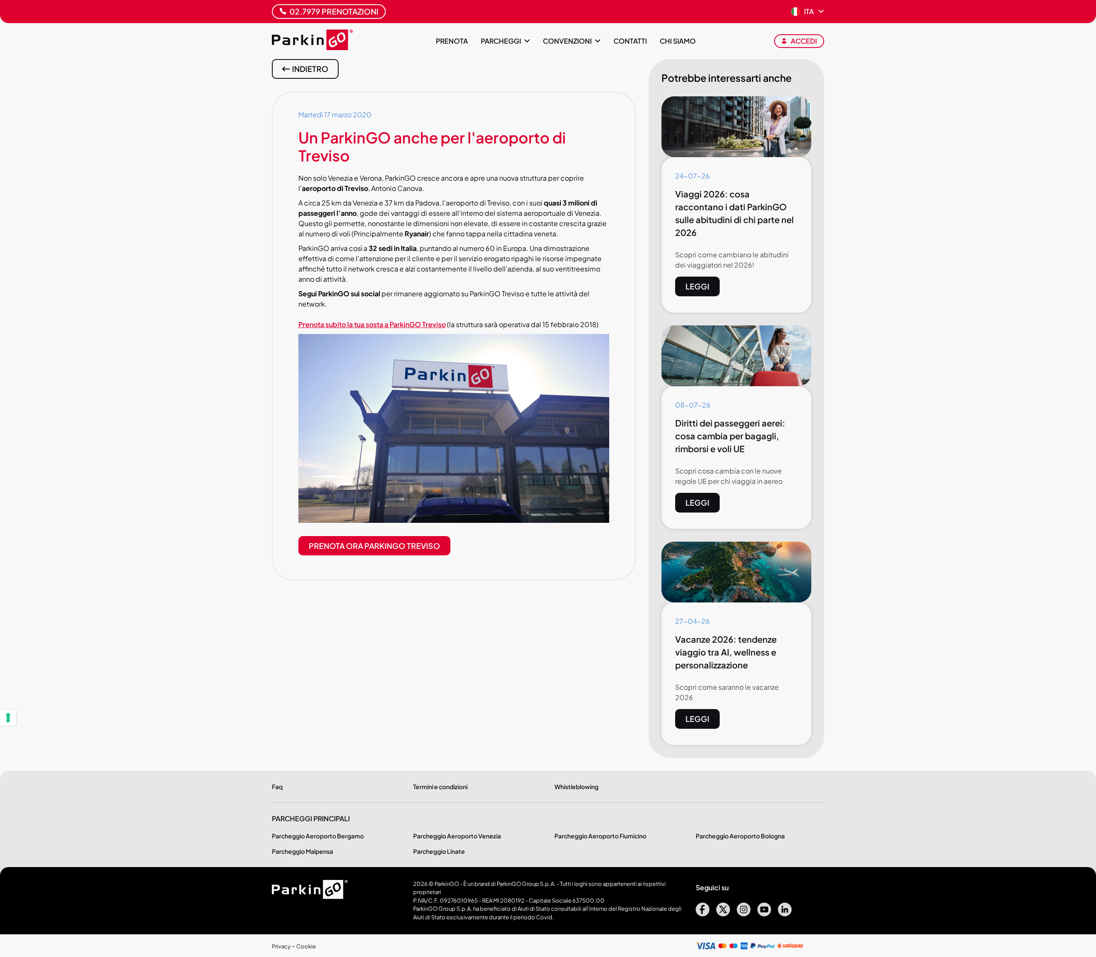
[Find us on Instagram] (744, 913)
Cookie (306, 946)
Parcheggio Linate (439, 851)
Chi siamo (678, 40)
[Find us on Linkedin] (785, 913)
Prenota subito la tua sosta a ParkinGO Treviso (372, 324)
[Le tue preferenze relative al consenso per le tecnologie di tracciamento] (8, 718)
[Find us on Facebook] (702, 913)
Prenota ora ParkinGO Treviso (374, 546)
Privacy (282, 946)
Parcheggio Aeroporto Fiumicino (600, 836)
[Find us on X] (723, 913)
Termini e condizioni (440, 786)
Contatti (630, 40)
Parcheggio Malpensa (302, 851)
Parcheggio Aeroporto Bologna (740, 836)
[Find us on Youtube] (764, 913)
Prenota (452, 40)
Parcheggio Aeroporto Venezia (457, 836)
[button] (807, 11)
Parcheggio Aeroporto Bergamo (318, 836)
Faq (277, 786)
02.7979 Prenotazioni (333, 11)
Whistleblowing (576, 786)
